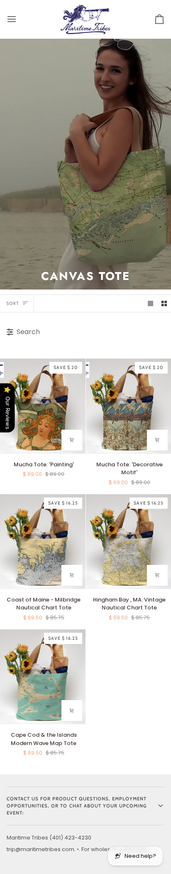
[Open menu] (19, 19)
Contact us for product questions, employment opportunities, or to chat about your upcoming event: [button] (77, 806)
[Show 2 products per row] (164, 303)
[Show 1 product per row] (150, 303)
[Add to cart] (71, 440)
